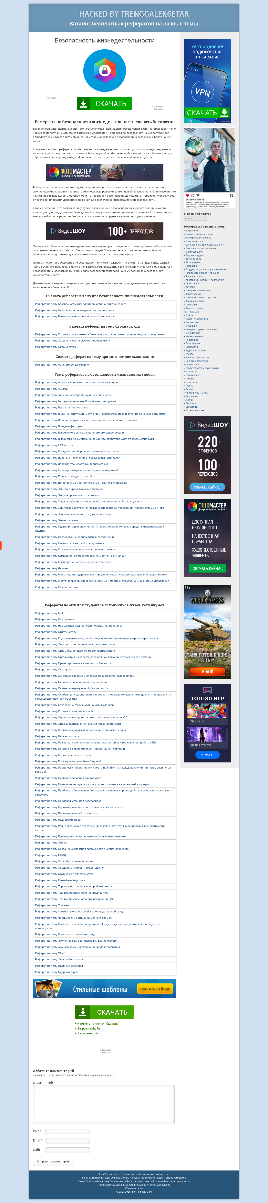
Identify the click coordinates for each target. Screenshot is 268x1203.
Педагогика (191, 339)
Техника (189, 378)
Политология (192, 343)
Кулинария (191, 304)
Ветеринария (193, 262)
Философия (192, 396)
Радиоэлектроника (195, 350)
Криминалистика (194, 301)
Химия (189, 399)
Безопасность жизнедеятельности (204, 244)
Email (38, 1140)
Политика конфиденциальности (116, 1184)
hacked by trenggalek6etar (134, 14)
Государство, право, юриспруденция (205, 269)
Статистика (191, 371)
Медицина (191, 325)
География (191, 265)
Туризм (189, 385)
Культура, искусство (196, 308)
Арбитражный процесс (198, 237)
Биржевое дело (194, 251)
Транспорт (191, 382)
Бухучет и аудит (194, 255)
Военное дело (193, 258)
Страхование (192, 375)
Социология (192, 364)
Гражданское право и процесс (202, 272)
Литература (192, 311)
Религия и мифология (197, 357)
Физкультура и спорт (196, 392)
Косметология (193, 294)
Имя (37, 1131)
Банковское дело (194, 241)
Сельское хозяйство (196, 360)
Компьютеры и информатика (201, 297)
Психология (192, 346)
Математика (192, 322)
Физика (189, 389)
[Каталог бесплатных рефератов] (1, 545)
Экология (190, 403)
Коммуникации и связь (197, 290)
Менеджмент (192, 332)
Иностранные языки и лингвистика (204, 279)
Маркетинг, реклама (196, 318)
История (190, 286)
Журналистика (193, 276)
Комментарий (44, 1083)
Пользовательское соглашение (152, 1184)
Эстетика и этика (194, 410)
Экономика (191, 406)
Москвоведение (194, 336)
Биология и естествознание (201, 248)
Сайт (36, 1150)
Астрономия (192, 230)
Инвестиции (192, 283)
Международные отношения (201, 329)
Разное (189, 353)
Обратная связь (134, 1188)
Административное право (199, 234)
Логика (189, 315)
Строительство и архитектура (202, 368)
